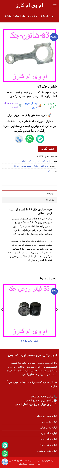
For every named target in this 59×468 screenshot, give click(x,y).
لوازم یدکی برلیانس (47, 450)
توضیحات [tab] (50, 193)
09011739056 (38, 396)
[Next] (2, 315)
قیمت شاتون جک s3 (22, 166)
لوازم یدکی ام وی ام (47, 416)
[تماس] (5, 462)
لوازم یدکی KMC (48, 445)
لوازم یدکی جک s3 (29, 161)
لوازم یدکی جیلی (48, 427)
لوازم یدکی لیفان (48, 439)
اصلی (50, 171)
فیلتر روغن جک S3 (29, 341)
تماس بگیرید (47, 149)
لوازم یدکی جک (29, 15)
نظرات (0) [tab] (50, 200)
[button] (55, 5)
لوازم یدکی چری (48, 433)
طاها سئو (23, 464)
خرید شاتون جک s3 (41, 166)
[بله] (5, 445)
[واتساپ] (5, 454)
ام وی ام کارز (29, 5)
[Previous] (56, 315)
